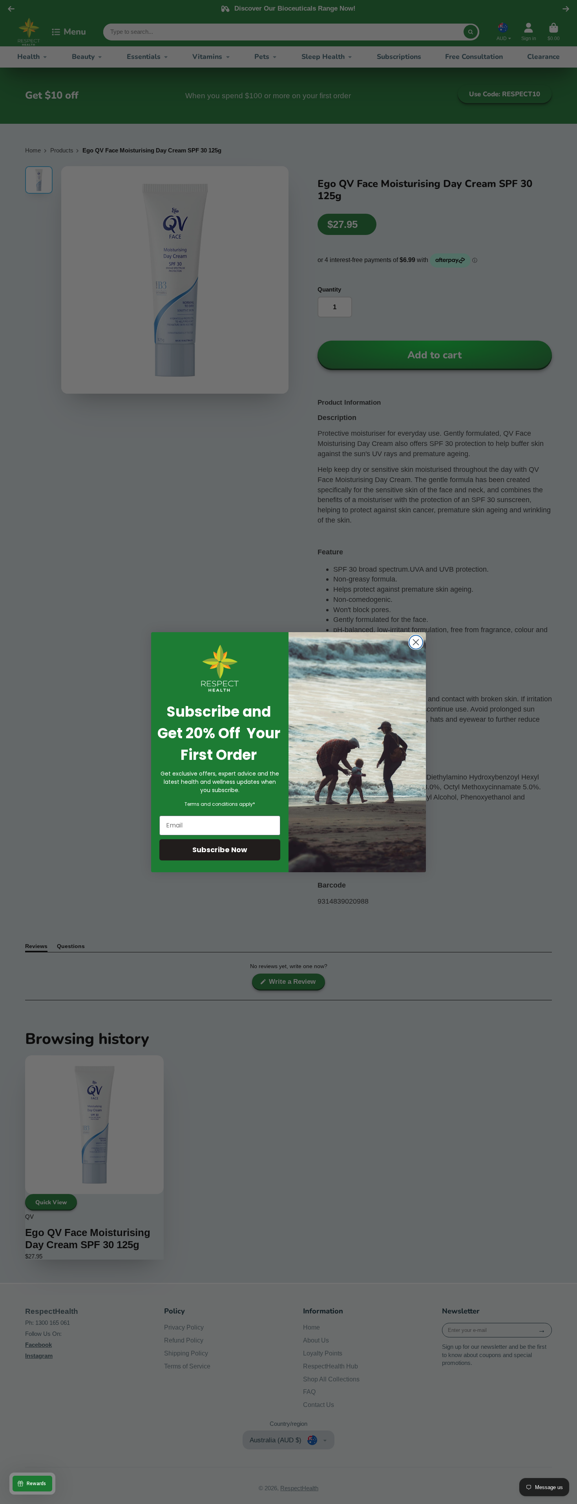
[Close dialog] (416, 642)
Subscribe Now (219, 850)
